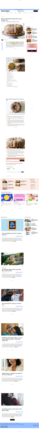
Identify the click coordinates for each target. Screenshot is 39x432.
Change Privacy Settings (21, 424)
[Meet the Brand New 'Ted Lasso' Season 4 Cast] (12, 295)
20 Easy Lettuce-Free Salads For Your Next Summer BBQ (23, 184)
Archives (17, 424)
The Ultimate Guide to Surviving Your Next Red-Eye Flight (12, 409)
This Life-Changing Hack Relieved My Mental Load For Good (34, 220)
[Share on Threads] (2, 48)
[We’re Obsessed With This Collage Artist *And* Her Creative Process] (28, 229)
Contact (14, 423)
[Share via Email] (2, 47)
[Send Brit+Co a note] (9, 11)
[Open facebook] (1, 11)
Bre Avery (3, 236)
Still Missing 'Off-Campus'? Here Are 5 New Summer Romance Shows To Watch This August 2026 (11, 181)
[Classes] (32, 197)
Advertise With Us (6, 423)
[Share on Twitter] (2, 46)
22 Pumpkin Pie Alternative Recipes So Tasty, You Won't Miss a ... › (33, 182)
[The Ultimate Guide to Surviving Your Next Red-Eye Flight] (12, 399)
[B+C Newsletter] (19, 197)
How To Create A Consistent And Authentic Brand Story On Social (34, 225)
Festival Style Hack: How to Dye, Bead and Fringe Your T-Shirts (34, 233)
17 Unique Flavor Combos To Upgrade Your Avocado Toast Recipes (24, 181)
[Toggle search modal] (32, 11)
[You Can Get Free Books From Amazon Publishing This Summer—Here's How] (29, 29)
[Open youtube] (5, 11)
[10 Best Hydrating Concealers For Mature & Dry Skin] (4, 184)
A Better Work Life (33, 223)
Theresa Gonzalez (4, 272)
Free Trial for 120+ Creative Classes (19, 9)
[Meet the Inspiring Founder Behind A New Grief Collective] (29, 40)
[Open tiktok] (7, 11)
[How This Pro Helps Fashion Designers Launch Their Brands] (29, 36)
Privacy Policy (14, 424)
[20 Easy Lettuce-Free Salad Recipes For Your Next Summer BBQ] (17, 184)
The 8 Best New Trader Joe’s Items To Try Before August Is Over (11, 187)
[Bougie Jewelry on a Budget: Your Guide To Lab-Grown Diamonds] (29, 33)
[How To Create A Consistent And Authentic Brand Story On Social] (28, 224)
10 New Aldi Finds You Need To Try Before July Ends (12, 234)
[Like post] (2, 49)
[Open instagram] (4, 11)
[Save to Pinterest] (2, 44)
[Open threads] (6, 11)
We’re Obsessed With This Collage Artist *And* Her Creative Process (34, 229)
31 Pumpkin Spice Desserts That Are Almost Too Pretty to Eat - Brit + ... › (33, 185)
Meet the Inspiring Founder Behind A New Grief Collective (35, 41)
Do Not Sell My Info (17, 423)
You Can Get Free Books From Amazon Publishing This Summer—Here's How (35, 29)
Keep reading (14, 241)
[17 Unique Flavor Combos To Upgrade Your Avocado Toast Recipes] (17, 181)
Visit (1, 205)
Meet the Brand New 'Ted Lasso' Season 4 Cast (11, 304)
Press (3, 423)
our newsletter (10, 163)
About (1, 423)
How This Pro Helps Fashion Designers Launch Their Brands (34, 37)
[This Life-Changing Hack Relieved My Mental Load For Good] (28, 220)
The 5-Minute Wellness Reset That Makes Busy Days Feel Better (11, 270)
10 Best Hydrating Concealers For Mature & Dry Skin (11, 184)
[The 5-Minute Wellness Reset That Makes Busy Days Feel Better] (12, 258)
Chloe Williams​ (4, 306)
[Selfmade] (7, 197)
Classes (9, 423)
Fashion (33, 35)
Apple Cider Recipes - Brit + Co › (33, 188)
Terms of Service (10, 424)
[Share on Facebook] (2, 43)
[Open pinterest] (2, 11)
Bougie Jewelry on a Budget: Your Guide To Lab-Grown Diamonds (34, 33)
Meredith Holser (5, 39)
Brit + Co (3, 376)
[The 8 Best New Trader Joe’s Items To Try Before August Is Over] (4, 188)
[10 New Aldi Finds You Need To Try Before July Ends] (12, 225)
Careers (11, 423)
